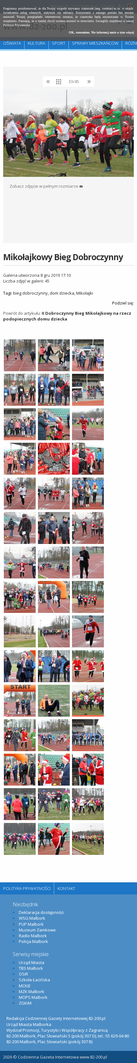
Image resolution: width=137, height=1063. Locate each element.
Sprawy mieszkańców (95, 43)
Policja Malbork (33, 941)
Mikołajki (84, 293)
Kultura (36, 43)
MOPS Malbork (33, 997)
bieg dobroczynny (30, 293)
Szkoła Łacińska (34, 980)
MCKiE (25, 986)
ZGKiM (25, 1003)
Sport (58, 43)
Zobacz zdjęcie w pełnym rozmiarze (44, 186)
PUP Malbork (31, 924)
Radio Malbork (33, 936)
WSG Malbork (32, 918)
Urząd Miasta (31, 962)
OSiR (23, 974)
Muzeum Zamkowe (37, 930)
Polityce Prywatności (16, 25)
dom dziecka (62, 293)
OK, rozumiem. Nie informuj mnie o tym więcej (101, 32)
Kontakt (66, 888)
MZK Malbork (31, 991)
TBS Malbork (31, 968)
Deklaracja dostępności (41, 912)
